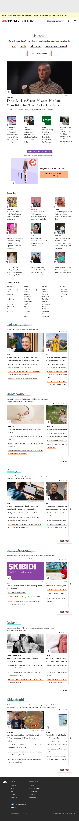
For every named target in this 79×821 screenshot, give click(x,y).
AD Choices (14, 798)
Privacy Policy (15, 801)
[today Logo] (5, 782)
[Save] (8, 92)
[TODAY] (25, 571)
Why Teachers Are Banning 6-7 (17, 593)
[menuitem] (27, 21)
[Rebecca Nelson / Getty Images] (25, 491)
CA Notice (14, 807)
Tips (14, 46)
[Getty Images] (25, 643)
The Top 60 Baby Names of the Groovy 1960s (62, 429)
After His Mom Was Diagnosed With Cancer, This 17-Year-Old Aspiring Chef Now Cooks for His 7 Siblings (24, 738)
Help (12, 788)
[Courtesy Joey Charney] (25, 720)
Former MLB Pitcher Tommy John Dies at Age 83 (22, 379)
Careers (31, 785)
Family (23, 46)
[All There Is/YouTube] (39, 77)
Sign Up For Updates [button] (39, 54)
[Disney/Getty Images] (25, 342)
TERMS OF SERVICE (33, 782)
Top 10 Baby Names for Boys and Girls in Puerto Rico (63, 440)
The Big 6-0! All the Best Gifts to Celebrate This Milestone (25, 513)
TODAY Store (32, 798)
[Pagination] (59, 331)
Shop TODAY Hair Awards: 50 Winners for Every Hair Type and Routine (33, 15)
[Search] (69, 21)
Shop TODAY (32, 801)
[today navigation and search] (75, 21)
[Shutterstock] (25, 414)
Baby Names (35, 46)
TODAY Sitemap (33, 791)
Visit (12, 791)
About (13, 782)
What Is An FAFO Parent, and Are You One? (61, 586)
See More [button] (64, 461)
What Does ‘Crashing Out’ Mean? (57, 590)
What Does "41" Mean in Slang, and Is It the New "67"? (24, 597)
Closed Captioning (34, 788)
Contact (13, 785)
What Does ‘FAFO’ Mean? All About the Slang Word (62, 594)
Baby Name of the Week (56, 46)
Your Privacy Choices (20, 804)
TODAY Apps (14, 794)
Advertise (32, 794)
